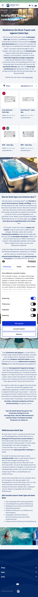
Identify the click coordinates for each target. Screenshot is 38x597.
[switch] (33, 304)
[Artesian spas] (12, 5)
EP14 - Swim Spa (7, 145)
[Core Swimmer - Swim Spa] (9, 99)
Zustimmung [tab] (7, 266)
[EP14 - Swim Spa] (9, 134)
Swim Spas (29, 77)
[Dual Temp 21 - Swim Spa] (28, 99)
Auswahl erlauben (19, 329)
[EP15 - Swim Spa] (28, 134)
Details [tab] (19, 266)
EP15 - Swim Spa (26, 145)
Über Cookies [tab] (31, 266)
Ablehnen (19, 334)
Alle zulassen (19, 323)
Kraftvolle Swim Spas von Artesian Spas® (17, 10)
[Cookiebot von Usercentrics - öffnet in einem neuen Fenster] (28, 261)
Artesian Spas (4, 10)
